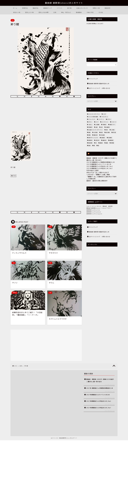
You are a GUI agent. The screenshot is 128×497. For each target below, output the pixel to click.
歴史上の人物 (29, 12)
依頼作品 (25, 8)
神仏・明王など (66, 12)
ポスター (90, 122)
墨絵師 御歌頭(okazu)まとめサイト (64, 2)
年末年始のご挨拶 (92, 170)
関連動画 (79, 12)
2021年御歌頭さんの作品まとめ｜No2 (99, 166)
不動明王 (104, 124)
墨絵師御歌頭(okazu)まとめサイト (102, 154)
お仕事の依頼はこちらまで (94, 23)
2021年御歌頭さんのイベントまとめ (98, 164)
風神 (89, 145)
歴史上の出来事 (43, 12)
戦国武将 (107, 8)
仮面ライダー (112, 124)
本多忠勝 (102, 135)
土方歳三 (113, 129)
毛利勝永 (110, 137)
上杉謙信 (97, 124)
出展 (96, 127)
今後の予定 (90, 12)
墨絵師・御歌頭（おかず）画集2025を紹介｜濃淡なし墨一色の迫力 (100, 380)
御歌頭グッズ (47, 8)
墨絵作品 (35, 8)
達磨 (107, 143)
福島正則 (104, 140)
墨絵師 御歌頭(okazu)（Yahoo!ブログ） (99, 208)
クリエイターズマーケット (94, 114)
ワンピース (113, 122)
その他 (101, 12)
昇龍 (89, 135)
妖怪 (102, 132)
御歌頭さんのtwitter (93, 210)
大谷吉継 (95, 132)
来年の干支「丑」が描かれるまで (97, 173)
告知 (107, 129)
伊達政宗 (90, 127)
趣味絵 (101, 143)
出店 (102, 127)
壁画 (89, 132)
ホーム (15, 8)
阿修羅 (112, 143)
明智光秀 (95, 135)
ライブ (96, 122)
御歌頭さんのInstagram (94, 214)
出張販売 (108, 127)
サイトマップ (93, 79)
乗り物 (69, 8)
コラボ (104, 114)
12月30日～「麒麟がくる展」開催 (98, 175)
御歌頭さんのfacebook (93, 212)
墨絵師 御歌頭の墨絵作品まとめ (99, 83)
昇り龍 (114, 132)
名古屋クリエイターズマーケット (95, 129)
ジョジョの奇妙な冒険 (93, 116)
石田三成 (97, 140)
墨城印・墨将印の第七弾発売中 (96, 181)
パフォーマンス (91, 119)
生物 (54, 12)
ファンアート (101, 119)
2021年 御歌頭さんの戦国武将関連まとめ (100, 162)
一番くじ (90, 124)
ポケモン (109, 119)
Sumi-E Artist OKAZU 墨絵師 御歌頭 (99, 206)
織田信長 (111, 140)
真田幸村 (90, 140)
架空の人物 (16, 12)
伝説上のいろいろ (82, 8)
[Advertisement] (46, 115)
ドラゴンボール (104, 116)
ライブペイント (105, 122)
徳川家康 (108, 132)
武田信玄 (103, 137)
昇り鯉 (13, 175)
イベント (59, 8)
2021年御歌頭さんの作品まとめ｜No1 (99, 168)
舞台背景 (90, 143)
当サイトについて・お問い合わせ (99, 88)
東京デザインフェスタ (93, 137)
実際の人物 (96, 8)
